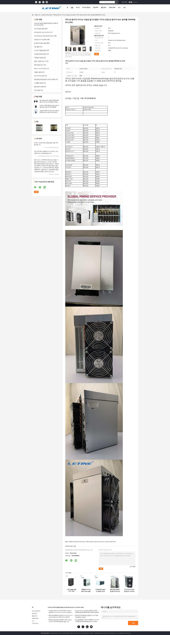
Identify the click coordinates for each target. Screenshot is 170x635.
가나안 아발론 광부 (40, 50)
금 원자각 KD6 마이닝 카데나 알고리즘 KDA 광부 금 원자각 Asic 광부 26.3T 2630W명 (49, 112)
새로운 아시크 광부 (40, 39)
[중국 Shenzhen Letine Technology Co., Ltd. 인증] (39, 128)
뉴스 (119, 7)
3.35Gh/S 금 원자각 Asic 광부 (76, 541)
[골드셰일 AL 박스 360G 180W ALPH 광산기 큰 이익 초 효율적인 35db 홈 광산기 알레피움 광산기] (35, 101)
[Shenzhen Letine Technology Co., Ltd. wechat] (45, 187)
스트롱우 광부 (38, 83)
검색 (117, 2)
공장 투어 (95, 7)
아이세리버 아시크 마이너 (42, 32)
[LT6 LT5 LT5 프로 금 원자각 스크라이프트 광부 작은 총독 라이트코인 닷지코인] (129, 581)
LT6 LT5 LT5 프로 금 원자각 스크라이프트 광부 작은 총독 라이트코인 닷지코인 (129, 590)
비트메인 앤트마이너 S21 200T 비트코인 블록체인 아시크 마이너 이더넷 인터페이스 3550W (60, 612)
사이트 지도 (35, 623)
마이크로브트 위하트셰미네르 (43, 36)
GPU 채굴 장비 (38, 65)
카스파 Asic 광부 (39, 29)
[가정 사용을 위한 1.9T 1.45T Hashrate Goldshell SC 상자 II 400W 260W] (71, 581)
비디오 (78, 7)
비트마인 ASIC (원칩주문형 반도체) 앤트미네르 (61, 607)
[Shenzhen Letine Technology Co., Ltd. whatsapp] (41, 187)
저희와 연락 (112, 7)
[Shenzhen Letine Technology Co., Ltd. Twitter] (39, 2)
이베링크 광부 (38, 58)
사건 (124, 7)
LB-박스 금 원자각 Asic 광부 (108, 541)
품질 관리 (103, 7)
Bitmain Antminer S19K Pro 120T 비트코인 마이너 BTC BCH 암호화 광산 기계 (60, 620)
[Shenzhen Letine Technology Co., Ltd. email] (36, 187)
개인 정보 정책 (45, 633)
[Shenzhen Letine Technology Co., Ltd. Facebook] (36, 2)
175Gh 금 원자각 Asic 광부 (92, 541)
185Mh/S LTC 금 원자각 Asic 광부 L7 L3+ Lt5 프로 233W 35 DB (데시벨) (86, 590)
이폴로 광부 (38, 72)
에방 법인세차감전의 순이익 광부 (44, 79)
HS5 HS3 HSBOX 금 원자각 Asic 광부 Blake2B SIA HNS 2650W (115, 590)
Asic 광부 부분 (38, 87)
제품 (72, 7)
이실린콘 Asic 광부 (40, 54)
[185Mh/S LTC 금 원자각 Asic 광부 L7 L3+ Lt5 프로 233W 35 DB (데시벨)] (86, 581)
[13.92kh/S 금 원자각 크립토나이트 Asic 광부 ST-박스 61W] (100, 581)
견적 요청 (124, 2)
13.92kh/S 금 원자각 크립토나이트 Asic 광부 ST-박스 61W (100, 590)
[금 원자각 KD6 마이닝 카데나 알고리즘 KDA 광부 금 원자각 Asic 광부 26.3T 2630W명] (35, 111)
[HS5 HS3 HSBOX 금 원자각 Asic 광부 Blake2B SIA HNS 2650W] (115, 581)
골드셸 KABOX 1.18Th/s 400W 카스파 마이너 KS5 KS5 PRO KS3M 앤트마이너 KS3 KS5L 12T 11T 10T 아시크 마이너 (87, 621)
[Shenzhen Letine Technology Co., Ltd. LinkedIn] (43, 2)
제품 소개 (37, 15)
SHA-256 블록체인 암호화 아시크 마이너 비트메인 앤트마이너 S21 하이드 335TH (61, 616)
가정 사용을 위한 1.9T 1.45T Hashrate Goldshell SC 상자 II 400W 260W (71, 590)
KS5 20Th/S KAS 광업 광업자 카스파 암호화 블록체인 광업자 (86, 616)
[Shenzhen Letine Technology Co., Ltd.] (51, 8)
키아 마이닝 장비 (39, 76)
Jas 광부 (36, 47)
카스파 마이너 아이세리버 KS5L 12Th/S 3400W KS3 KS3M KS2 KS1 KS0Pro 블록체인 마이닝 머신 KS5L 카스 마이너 (87, 612)
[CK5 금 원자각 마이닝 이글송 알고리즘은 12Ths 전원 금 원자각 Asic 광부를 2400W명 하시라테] (77, 36)
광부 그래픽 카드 (39, 61)
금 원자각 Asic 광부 (46, 15)
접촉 (96, 54)
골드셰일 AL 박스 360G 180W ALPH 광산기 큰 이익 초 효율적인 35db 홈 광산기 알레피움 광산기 (49, 102)
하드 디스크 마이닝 (40, 68)
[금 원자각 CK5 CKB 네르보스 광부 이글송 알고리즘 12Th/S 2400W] (35, 106)
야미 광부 (37, 90)
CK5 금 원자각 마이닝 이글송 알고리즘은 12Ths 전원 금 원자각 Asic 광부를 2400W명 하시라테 (78, 54)
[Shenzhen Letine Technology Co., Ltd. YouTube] (46, 2)
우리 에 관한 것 (86, 7)
